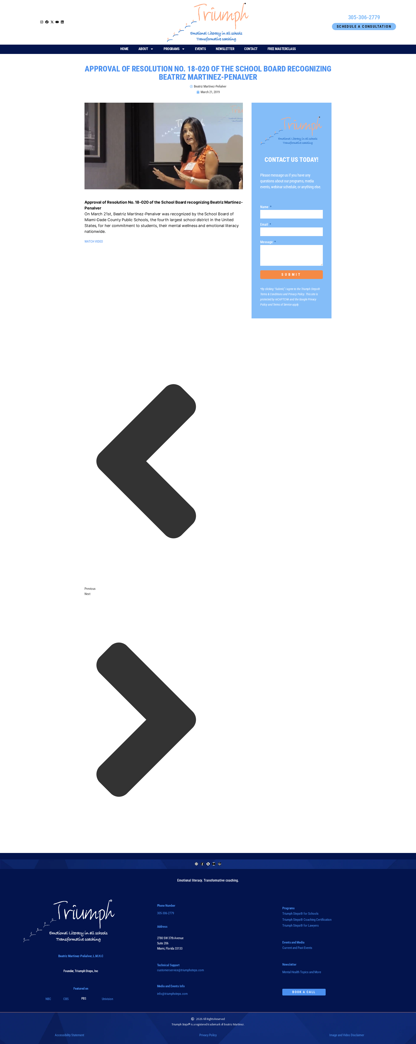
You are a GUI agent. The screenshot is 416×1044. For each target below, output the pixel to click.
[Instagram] (41, 22)
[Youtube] (213, 864)
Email (264, 225)
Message (266, 242)
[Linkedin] (219, 864)
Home (124, 49)
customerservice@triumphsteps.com (180, 970)
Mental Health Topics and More (301, 972)
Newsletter (225, 49)
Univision (107, 999)
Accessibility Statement (69, 1035)
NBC (48, 999)
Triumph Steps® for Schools (300, 914)
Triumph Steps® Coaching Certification (307, 920)
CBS (66, 999)
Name (264, 207)
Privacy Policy (208, 1035)
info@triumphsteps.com (172, 994)
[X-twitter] (208, 864)
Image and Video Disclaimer (346, 1035)
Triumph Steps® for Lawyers (300, 925)
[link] (52, 22)
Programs (171, 49)
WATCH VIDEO (93, 241)
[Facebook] (202, 864)
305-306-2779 (165, 913)
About (143, 49)
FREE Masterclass (282, 49)
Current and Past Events (297, 948)
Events (200, 49)
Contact (251, 49)
